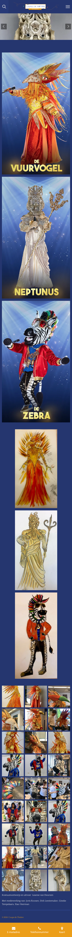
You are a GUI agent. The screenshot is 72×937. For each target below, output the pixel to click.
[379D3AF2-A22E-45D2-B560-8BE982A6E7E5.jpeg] (12, 834)
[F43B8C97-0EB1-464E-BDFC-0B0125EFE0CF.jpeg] (59, 834)
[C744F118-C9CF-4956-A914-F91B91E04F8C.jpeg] (59, 742)
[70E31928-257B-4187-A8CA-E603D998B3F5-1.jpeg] (35, 880)
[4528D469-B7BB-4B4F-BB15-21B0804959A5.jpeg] (35, 834)
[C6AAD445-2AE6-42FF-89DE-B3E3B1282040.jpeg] (35, 719)
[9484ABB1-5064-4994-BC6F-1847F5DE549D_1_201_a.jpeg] (35, 765)
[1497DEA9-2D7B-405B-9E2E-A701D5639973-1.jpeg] (35, 742)
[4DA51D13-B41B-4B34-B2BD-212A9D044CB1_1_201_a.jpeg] (12, 742)
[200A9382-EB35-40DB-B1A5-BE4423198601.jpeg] (12, 696)
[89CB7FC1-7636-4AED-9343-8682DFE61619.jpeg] (12, 719)
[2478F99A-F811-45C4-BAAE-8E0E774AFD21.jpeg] (59, 788)
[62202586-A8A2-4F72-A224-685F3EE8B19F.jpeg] (59, 719)
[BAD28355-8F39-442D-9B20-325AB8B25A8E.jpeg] (59, 765)
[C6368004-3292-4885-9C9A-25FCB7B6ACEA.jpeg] (59, 696)
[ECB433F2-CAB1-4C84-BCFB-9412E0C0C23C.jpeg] (59, 811)
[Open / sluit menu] (68, 6)
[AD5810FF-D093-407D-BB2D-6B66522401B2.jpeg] (59, 880)
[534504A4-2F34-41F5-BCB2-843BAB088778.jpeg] (35, 696)
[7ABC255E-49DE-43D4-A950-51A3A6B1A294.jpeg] (35, 857)
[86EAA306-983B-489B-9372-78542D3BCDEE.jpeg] (12, 788)
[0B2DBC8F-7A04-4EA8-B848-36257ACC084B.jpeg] (35, 788)
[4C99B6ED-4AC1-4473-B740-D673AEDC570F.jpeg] (12, 811)
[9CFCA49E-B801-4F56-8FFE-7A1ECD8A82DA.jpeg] (12, 857)
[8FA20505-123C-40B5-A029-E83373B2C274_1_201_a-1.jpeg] (12, 765)
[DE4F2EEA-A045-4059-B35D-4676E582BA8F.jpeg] (35, 811)
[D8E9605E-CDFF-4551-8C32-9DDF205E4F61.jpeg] (59, 857)
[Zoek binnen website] (4, 6)
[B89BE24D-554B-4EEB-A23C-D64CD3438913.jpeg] (12, 880)
